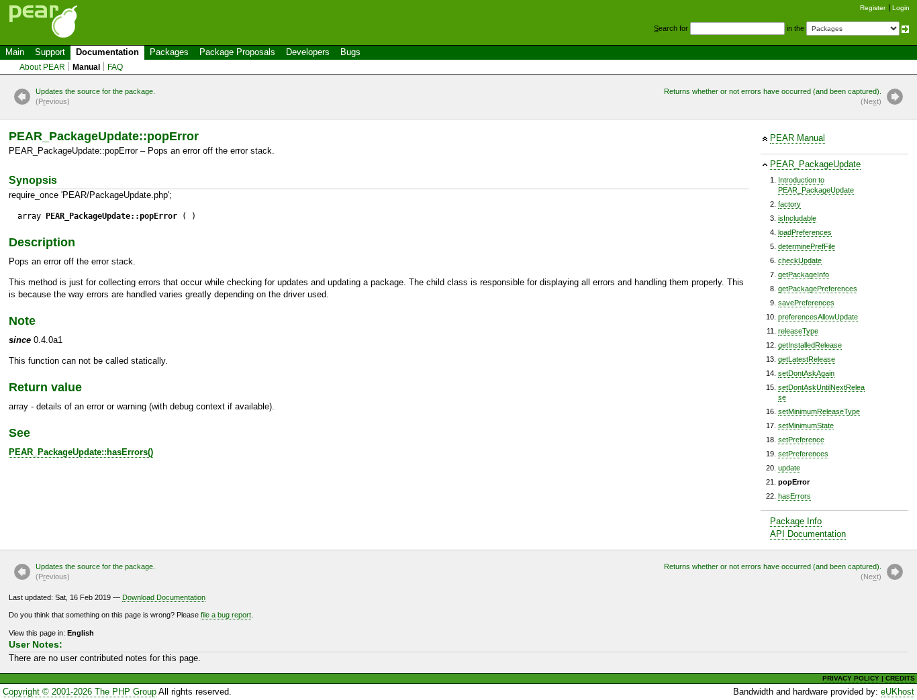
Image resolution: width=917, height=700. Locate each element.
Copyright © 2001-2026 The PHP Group (79, 692)
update (789, 468)
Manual (86, 67)
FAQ (115, 67)
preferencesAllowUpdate (818, 317)
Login (901, 7)
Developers (308, 52)
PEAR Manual (797, 138)
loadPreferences (805, 232)
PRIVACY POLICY (850, 678)
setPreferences (803, 454)
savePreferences (806, 303)
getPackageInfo (803, 274)
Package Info (796, 521)
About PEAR (42, 67)
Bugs (350, 52)
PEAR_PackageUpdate (815, 164)
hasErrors (794, 496)
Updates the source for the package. (95, 96)
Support (50, 52)
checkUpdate (800, 260)
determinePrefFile (806, 246)
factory (789, 204)
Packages (169, 52)
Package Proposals (237, 52)
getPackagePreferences (817, 289)
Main (14, 52)
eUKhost (897, 692)
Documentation (107, 52)
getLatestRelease (806, 359)
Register (872, 7)
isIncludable (797, 218)
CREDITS (900, 678)
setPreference (801, 440)
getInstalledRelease (810, 345)
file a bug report (226, 615)
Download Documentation (163, 597)
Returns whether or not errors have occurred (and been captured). (772, 96)
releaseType (798, 331)
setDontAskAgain (806, 373)
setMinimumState (806, 425)
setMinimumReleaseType (819, 411)
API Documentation (808, 534)
